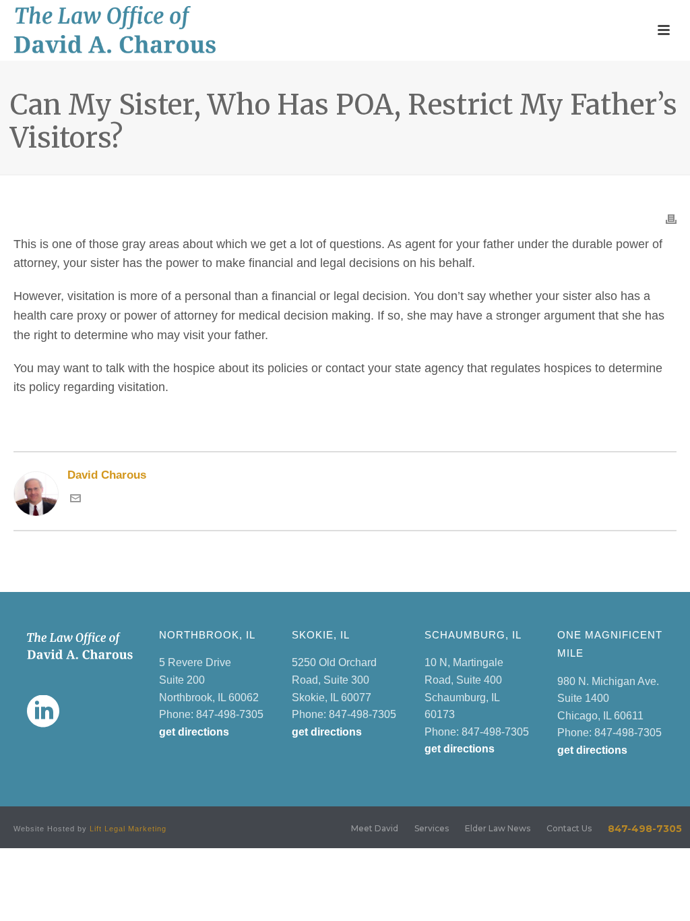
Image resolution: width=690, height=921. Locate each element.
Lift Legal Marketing (128, 829)
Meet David (374, 828)
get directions (194, 732)
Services (431, 828)
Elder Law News (497, 828)
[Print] (671, 218)
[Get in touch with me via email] (75, 500)
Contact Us (569, 828)
